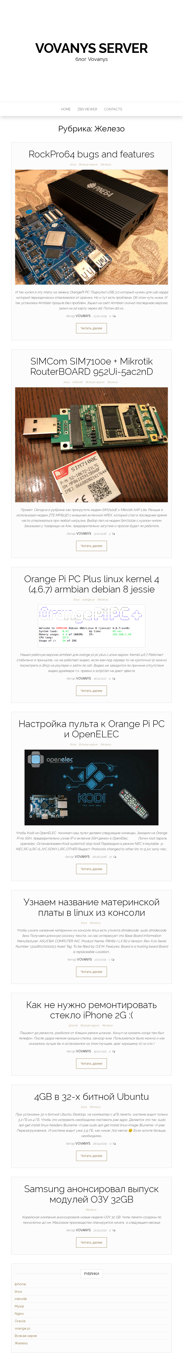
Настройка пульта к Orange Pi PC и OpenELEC (92, 729)
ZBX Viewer (87, 109)
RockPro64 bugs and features (91, 154)
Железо (105, 164)
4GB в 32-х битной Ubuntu (91, 1096)
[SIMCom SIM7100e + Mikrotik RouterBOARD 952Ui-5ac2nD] (91, 444)
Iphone (73, 1025)
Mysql (19, 1306)
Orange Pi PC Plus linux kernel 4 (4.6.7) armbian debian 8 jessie (91, 584)
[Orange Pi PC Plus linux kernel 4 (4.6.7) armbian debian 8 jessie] (91, 626)
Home (66, 109)
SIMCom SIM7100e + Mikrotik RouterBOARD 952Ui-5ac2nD (91, 366)
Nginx (19, 1314)
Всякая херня (88, 164)
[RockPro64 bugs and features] (91, 227)
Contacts (113, 109)
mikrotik (77, 382)
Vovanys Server (91, 48)
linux (73, 164)
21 (110, 856)
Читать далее (91, 328)
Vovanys (83, 316)
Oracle (20, 1321)
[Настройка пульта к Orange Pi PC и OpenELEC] (91, 787)
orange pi (88, 599)
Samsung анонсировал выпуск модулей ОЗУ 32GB (91, 1194)
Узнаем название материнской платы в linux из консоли (92, 907)
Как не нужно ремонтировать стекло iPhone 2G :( (91, 1010)
